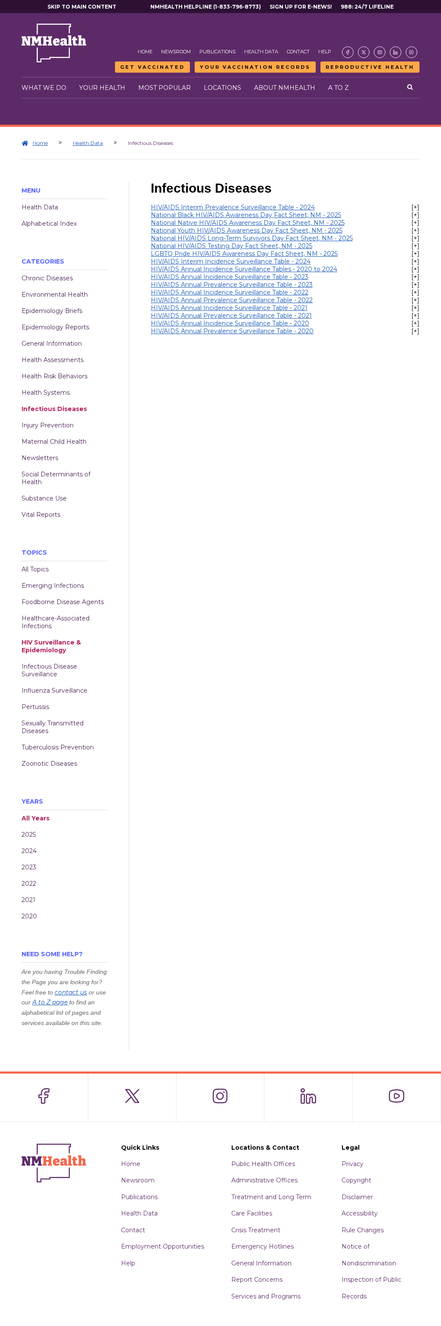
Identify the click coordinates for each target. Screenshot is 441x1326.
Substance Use (44, 498)
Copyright (356, 1180)
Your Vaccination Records (255, 67)
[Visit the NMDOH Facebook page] (348, 52)
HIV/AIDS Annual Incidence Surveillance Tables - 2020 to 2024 (244, 269)
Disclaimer (357, 1197)
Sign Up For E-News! (301, 6)
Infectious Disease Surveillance (49, 670)
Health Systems (46, 392)
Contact (298, 52)
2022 (29, 883)
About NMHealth (284, 88)
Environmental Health (55, 294)
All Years (36, 818)
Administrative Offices (264, 1180)
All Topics (35, 569)
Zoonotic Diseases (49, 763)
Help (324, 52)
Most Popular (164, 88)
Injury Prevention (48, 425)
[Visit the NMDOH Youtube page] (411, 52)
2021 (28, 900)
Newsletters (40, 458)
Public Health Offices (263, 1164)
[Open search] (410, 87)
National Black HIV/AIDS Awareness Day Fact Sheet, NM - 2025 (246, 215)
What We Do (44, 88)
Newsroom (176, 52)
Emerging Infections (53, 585)
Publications (217, 52)
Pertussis (35, 707)
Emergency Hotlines (262, 1246)
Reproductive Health (370, 67)
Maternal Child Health (54, 441)
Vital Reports (41, 515)
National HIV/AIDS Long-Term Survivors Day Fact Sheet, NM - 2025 (252, 238)
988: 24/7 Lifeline (367, 6)
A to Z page (50, 1002)
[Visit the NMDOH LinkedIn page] (396, 52)
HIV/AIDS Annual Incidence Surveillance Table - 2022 (229, 292)
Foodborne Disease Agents (63, 602)
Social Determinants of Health (56, 478)
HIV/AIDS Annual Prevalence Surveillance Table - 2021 (231, 315)
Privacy (352, 1164)
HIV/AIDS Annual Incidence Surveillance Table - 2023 (229, 277)
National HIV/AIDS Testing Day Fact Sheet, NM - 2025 (231, 246)
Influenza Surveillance (54, 690)
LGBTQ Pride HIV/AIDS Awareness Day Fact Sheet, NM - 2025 (244, 254)
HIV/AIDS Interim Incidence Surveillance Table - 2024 (231, 261)
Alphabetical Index (49, 223)
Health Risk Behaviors (54, 376)
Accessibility (360, 1213)
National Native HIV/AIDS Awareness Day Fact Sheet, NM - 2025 (248, 223)
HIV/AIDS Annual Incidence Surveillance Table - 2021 (229, 308)
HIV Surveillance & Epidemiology (51, 646)
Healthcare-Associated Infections (56, 622)
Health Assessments (53, 360)
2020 (29, 916)
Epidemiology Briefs (52, 311)
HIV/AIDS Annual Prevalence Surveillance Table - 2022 (232, 300)
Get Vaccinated (152, 67)
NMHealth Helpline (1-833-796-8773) (205, 6)
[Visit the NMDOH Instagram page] (380, 52)
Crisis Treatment (255, 1230)
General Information (52, 343)
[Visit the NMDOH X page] (364, 52)
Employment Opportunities (162, 1246)
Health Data (261, 52)
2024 (29, 851)
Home (145, 52)
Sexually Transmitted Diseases (53, 727)
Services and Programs (266, 1296)
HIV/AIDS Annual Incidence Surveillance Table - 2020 (230, 323)
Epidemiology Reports (55, 327)
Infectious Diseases (54, 409)
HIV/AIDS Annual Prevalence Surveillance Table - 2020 (232, 331)
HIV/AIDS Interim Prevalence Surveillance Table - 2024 (233, 207)
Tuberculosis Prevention (58, 747)
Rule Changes (363, 1230)
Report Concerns (257, 1279)
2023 (29, 867)
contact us (71, 992)
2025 (29, 834)
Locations (222, 88)
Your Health (102, 88)
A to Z (338, 88)
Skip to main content (81, 6)
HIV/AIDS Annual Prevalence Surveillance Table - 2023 (232, 285)
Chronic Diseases (47, 278)
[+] (415, 207)
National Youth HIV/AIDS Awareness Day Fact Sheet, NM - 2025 (246, 230)
